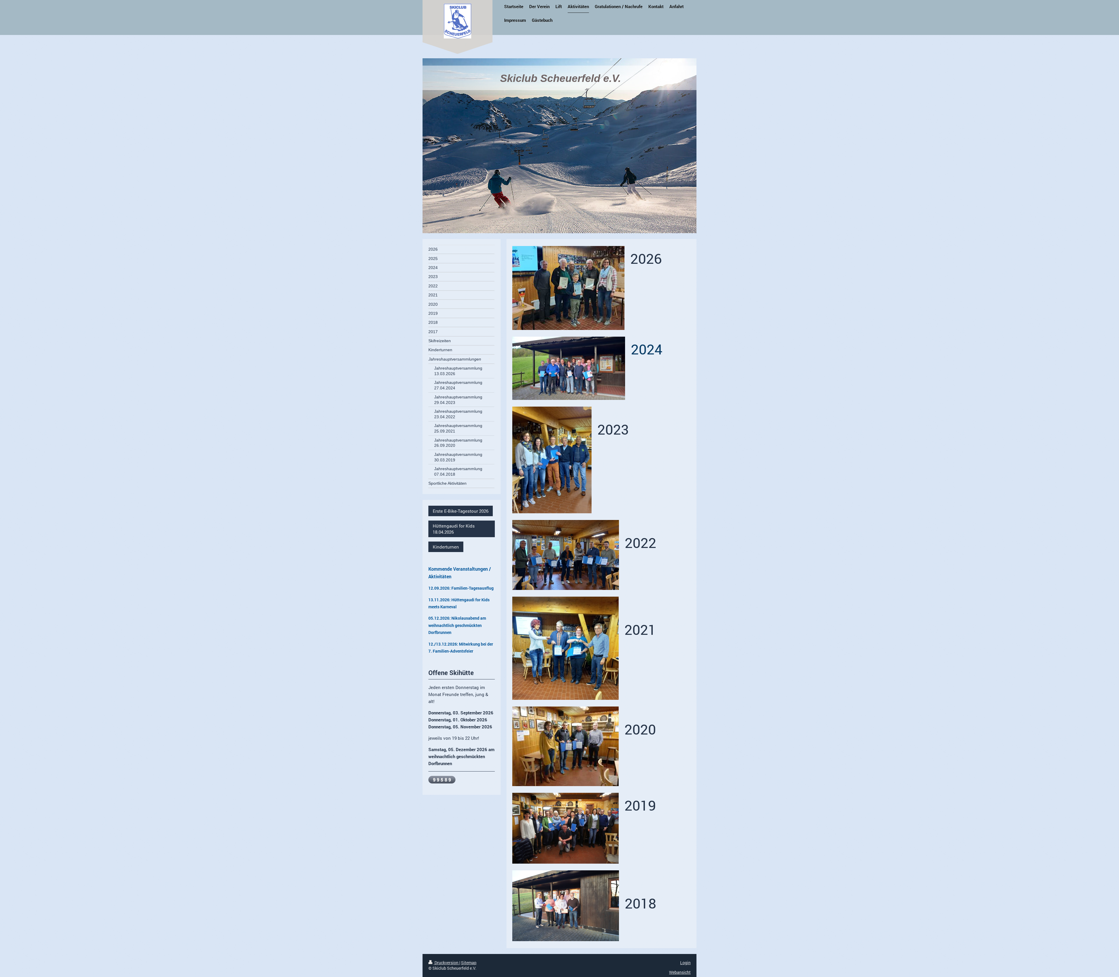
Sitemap (468, 962)
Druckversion (446, 962)
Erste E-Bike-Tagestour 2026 (460, 511)
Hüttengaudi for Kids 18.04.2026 (454, 529)
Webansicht (680, 972)
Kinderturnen (446, 547)
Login (685, 962)
